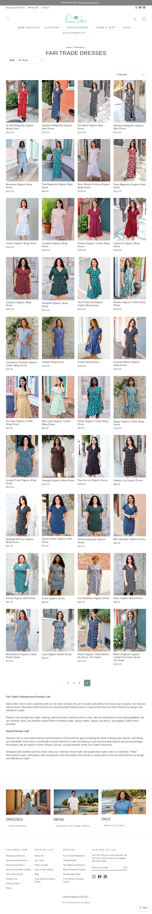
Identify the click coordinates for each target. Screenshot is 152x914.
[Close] (117, 428)
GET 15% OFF (98, 483)
